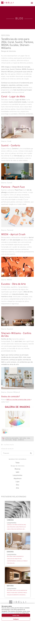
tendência (21, 440)
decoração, (8, 440)
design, (15, 440)
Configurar (16, 619)
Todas (17, 462)
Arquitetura (17, 478)
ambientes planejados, (12, 438)
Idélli (17, 472)
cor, (3, 440)
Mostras (17, 469)
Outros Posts (9, 444)
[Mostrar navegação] (32, 3)
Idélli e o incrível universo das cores (18, 399)
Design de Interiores (17, 466)
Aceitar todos (16, 615)
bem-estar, (23, 438)
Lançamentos (17, 475)
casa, (28, 438)
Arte (17, 488)
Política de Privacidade (8, 613)
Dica (17, 485)
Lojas (17, 481)
